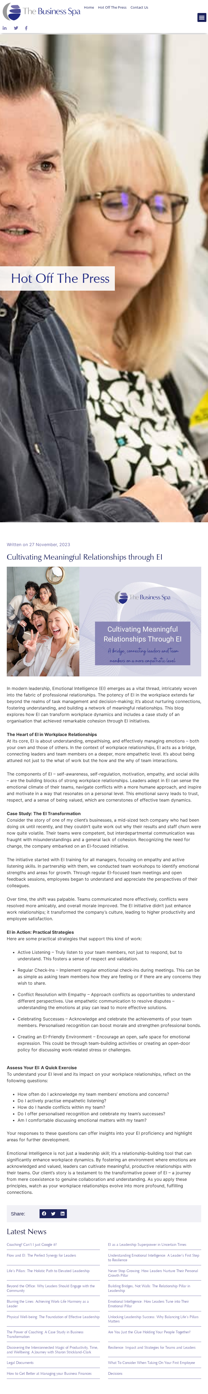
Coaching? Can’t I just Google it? (32, 1244)
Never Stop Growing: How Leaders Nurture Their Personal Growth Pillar (153, 1273)
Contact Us (139, 7)
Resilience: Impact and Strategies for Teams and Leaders (152, 1347)
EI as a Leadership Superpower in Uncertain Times (147, 1244)
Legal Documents (20, 1362)
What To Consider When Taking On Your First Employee (151, 1362)
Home (89, 7)
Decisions (115, 1373)
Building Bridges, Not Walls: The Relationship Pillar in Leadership (149, 1288)
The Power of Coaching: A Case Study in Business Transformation (45, 1334)
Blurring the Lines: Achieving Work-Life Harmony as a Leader (48, 1303)
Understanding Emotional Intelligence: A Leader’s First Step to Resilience (153, 1257)
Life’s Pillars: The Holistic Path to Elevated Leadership (48, 1271)
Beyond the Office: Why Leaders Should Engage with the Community (51, 1288)
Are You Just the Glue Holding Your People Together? (149, 1332)
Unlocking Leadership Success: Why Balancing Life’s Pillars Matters (153, 1319)
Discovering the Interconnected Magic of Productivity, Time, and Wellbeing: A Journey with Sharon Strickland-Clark (52, 1349)
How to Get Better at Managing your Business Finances (49, 1373)
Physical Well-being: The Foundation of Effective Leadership (53, 1317)
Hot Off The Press (112, 7)
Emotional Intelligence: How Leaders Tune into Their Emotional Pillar (148, 1303)
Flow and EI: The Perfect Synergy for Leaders (41, 1255)
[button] (201, 17)
